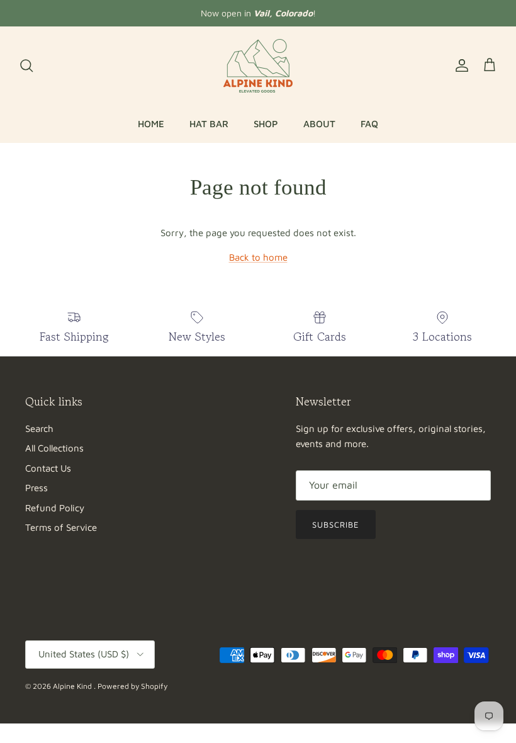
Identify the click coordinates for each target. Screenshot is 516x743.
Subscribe (335, 524)
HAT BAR (208, 123)
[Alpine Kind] (258, 66)
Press (36, 487)
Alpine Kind (73, 686)
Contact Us (48, 468)
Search (39, 428)
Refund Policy (54, 507)
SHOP (266, 123)
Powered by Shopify (132, 686)
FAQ (369, 123)
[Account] (459, 65)
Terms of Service (61, 527)
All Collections (54, 448)
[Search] (26, 65)
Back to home (258, 257)
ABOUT (319, 123)
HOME (151, 123)
